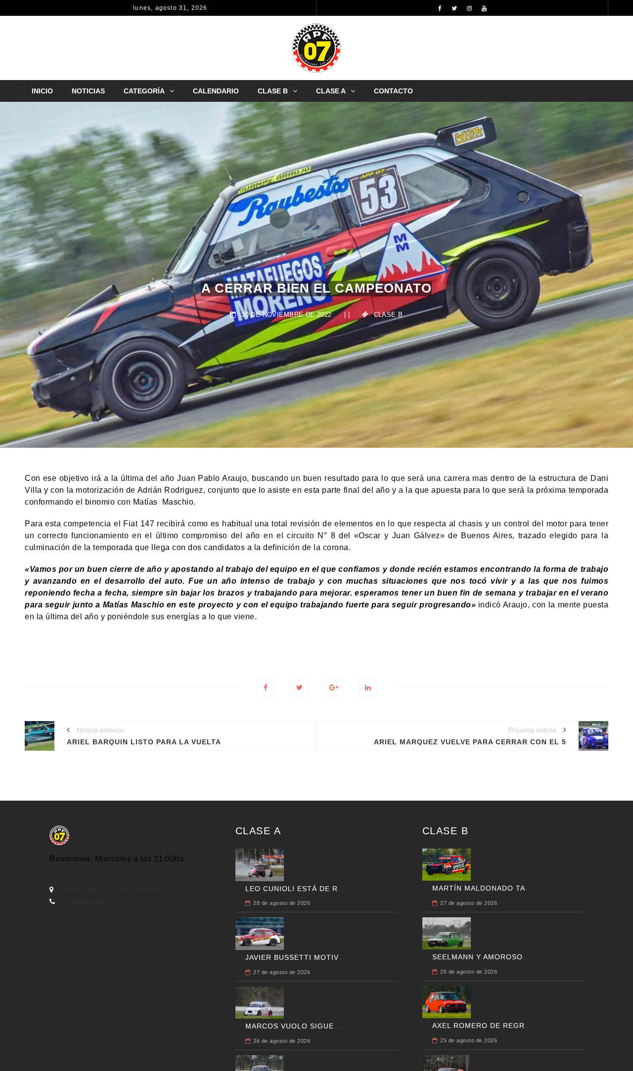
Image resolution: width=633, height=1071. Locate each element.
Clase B (273, 91)
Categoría (144, 91)
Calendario (216, 91)
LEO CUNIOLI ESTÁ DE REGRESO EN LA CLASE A (336, 889)
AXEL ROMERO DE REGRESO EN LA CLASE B (515, 1025)
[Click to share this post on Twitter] (299, 687)
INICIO (42, 91)
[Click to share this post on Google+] (333, 687)
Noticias (88, 91)
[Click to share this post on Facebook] (265, 687)
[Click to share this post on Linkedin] (367, 687)
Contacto (393, 91)
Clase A (331, 91)
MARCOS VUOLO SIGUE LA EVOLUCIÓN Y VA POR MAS (347, 1026)
